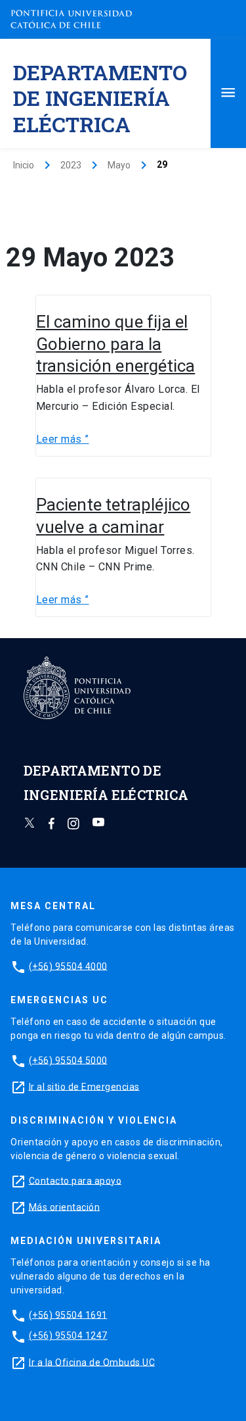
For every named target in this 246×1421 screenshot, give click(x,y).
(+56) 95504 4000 (68, 965)
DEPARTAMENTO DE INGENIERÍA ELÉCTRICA (100, 97)
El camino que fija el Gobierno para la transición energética (115, 344)
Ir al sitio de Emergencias (84, 1086)
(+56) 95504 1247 (68, 1335)
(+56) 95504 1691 (68, 1314)
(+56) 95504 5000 (68, 1060)
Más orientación (64, 1206)
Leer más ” (62, 439)
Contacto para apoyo (75, 1180)
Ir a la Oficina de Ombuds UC (92, 1362)
